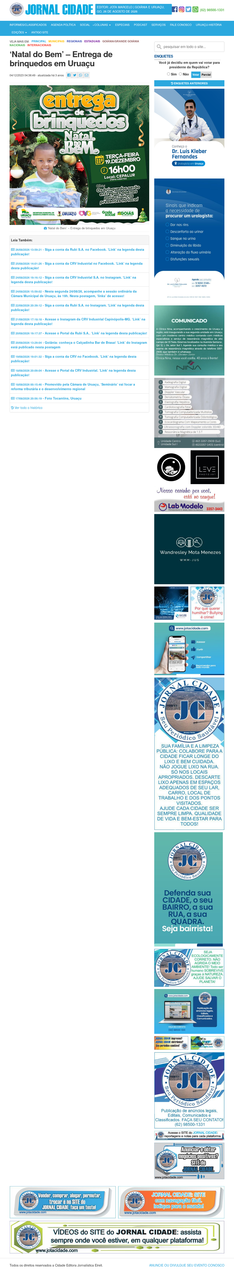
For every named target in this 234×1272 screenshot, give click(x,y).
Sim (174, 74)
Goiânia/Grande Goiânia (120, 41)
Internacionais (39, 45)
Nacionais (17, 45)
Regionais (74, 41)
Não (186, 74)
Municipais (56, 41)
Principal (39, 41)
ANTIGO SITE (39, 32)
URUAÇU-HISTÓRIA (209, 25)
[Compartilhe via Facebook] (69, 75)
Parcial (206, 74)
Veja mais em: (19, 41)
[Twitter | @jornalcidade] (188, 9)
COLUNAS (101, 25)
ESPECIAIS (122, 25)
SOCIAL (85, 25)
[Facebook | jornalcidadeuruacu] (175, 9)
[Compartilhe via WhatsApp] (80, 75)
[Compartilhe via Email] (86, 75)
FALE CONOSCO (180, 25)
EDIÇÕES (18, 32)
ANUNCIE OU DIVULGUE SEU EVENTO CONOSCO (186, 1265)
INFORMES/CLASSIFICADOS (28, 25)
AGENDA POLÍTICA (63, 25)
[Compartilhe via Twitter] (75, 75)
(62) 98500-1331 (212, 9)
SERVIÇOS (159, 25)
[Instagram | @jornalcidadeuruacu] (181, 9)
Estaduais (92, 41)
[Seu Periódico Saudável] (51, 8)
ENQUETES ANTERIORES (190, 83)
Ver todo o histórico (28, 407)
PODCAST (140, 25)
